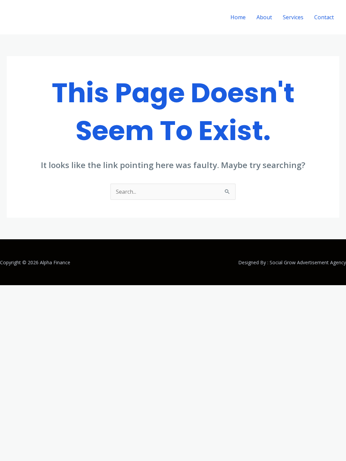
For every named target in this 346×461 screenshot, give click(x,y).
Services (293, 17)
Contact (324, 17)
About (264, 17)
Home (238, 17)
